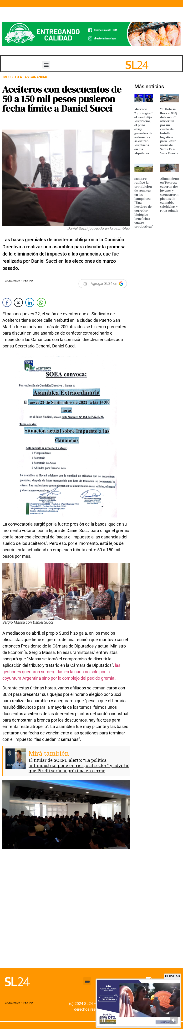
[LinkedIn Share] (29, 302)
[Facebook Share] (6, 302)
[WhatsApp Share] (41, 302)
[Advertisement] (66, 921)
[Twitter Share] (18, 302)
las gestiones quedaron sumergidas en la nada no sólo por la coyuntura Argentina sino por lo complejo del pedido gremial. (61, 672)
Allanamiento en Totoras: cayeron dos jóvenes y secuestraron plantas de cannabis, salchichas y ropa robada (170, 194)
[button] (46, 65)
